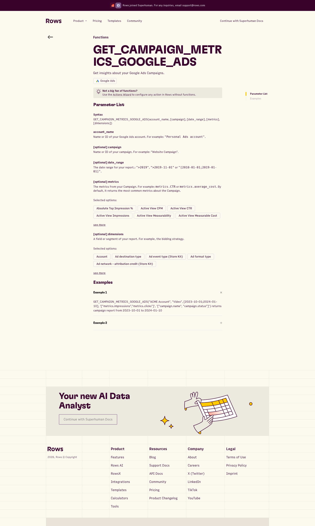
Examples (255, 98)
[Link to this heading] (126, 104)
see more (99, 225)
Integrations (120, 482)
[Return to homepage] (53, 21)
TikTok (192, 490)
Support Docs (159, 465)
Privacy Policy (236, 465)
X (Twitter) (196, 474)
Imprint (232, 474)
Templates (119, 490)
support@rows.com (193, 5)
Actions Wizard (122, 94)
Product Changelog (163, 498)
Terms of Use (236, 457)
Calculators (119, 498)
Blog (152, 457)
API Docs (156, 474)
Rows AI (117, 465)
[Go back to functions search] (50, 37)
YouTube (194, 498)
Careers (193, 465)
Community (157, 482)
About (192, 457)
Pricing (154, 490)
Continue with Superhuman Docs (88, 419)
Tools (115, 506)
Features (117, 457)
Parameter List (258, 93)
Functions (100, 37)
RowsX (116, 474)
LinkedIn (194, 482)
